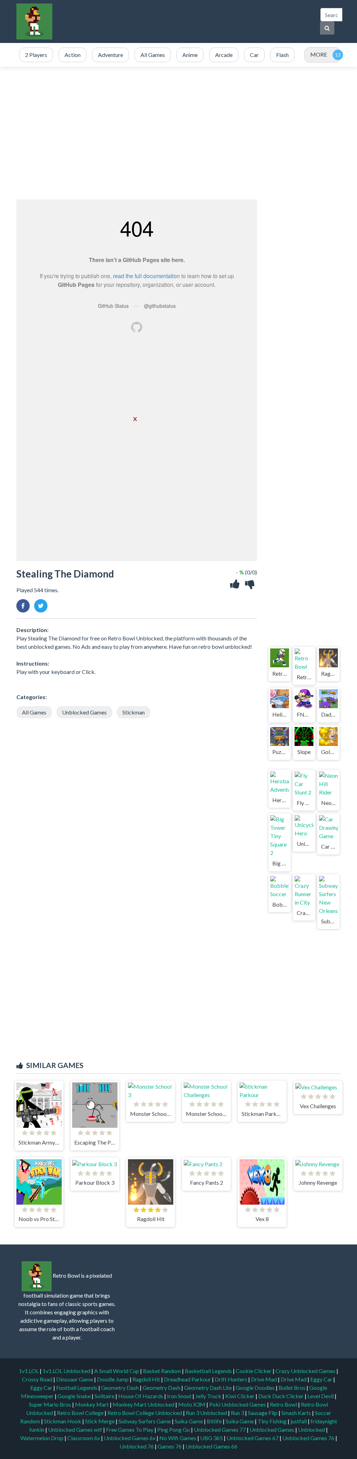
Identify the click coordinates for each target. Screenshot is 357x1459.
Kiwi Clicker (240, 1396)
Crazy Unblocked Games (305, 1370)
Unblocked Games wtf (75, 1429)
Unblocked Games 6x (129, 1438)
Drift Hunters (231, 1379)
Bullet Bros (292, 1387)
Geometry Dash (120, 1387)
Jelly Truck (208, 1396)
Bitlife (215, 1421)
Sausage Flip (263, 1412)
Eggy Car (321, 1379)
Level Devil (321, 1396)
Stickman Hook (63, 1421)
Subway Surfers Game (145, 1421)
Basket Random (162, 1370)
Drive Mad (264, 1379)
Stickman (133, 712)
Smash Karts (296, 1412)
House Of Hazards (141, 1396)
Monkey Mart (92, 1404)
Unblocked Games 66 (211, 1446)
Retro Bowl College (81, 1412)
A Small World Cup (117, 1370)
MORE (318, 54)
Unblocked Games (84, 712)
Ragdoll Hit (146, 1379)
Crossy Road (37, 1379)
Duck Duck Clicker (281, 1396)
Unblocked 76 (137, 1446)
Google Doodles (256, 1387)
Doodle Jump (113, 1379)
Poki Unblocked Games (238, 1404)
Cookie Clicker (254, 1370)
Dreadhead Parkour (188, 1379)
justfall (299, 1421)
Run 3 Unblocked (207, 1412)
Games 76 (170, 1446)
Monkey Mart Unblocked (144, 1404)
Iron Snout (179, 1396)
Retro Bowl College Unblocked (145, 1412)
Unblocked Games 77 (220, 1429)
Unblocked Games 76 (308, 1438)
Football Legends (77, 1387)
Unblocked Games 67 (253, 1438)
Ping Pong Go (174, 1429)
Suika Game (189, 1421)
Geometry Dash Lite (208, 1387)
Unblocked (312, 1429)
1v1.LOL (29, 1370)
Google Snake (75, 1396)
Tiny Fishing (273, 1421)
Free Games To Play (130, 1429)
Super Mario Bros (50, 1404)
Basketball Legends (209, 1370)
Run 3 (238, 1412)
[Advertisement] (186, 21)
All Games (34, 712)
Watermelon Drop (42, 1438)
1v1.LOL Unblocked (67, 1370)
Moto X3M (192, 1404)
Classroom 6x (83, 1438)
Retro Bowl (284, 1404)
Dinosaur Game (75, 1379)
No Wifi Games (177, 1438)
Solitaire (104, 1396)
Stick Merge (100, 1421)
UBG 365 (211, 1438)
